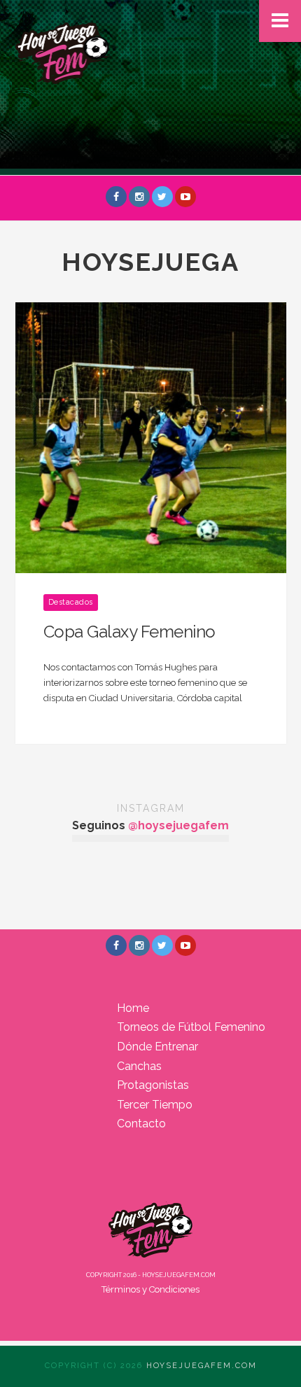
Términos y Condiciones (151, 1289)
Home (133, 1008)
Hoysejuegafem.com (201, 1365)
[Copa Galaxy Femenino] (150, 437)
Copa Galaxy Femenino (129, 631)
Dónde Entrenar (157, 1046)
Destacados (70, 602)
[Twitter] (162, 196)
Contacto (141, 1123)
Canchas (139, 1066)
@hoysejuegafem (178, 825)
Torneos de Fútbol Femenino (191, 1027)
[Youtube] (185, 196)
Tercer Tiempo (154, 1104)
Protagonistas (153, 1085)
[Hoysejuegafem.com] (62, 51)
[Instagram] (139, 196)
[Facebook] (116, 196)
